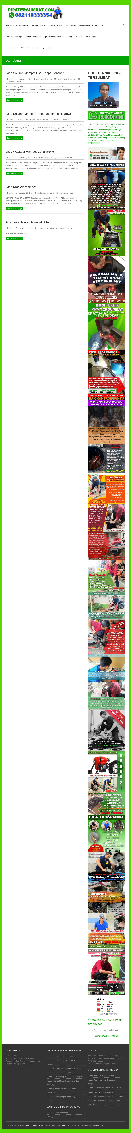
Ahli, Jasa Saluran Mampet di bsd (28, 222)
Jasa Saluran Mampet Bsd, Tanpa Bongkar (35, 73)
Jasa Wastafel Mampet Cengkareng (30, 151)
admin (11, 79)
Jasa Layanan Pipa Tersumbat (91, 25)
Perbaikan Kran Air (33, 37)
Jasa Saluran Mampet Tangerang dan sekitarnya (38, 113)
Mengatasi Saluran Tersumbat (65, 79)
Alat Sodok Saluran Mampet (17, 25)
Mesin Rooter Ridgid (14, 37)
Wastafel (78, 37)
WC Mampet (91, 37)
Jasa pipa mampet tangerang (60, 1072)
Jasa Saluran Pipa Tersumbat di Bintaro (64, 1068)
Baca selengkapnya (14, 100)
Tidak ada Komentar (14, 82)
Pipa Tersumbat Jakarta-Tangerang (58, 37)
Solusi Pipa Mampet (44, 48)
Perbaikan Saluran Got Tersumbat (19, 48)
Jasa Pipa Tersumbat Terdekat (101, 1030)
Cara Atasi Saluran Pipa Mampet (62, 25)
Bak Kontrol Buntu (39, 25)
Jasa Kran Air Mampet (21, 187)
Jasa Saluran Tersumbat (44, 79)
